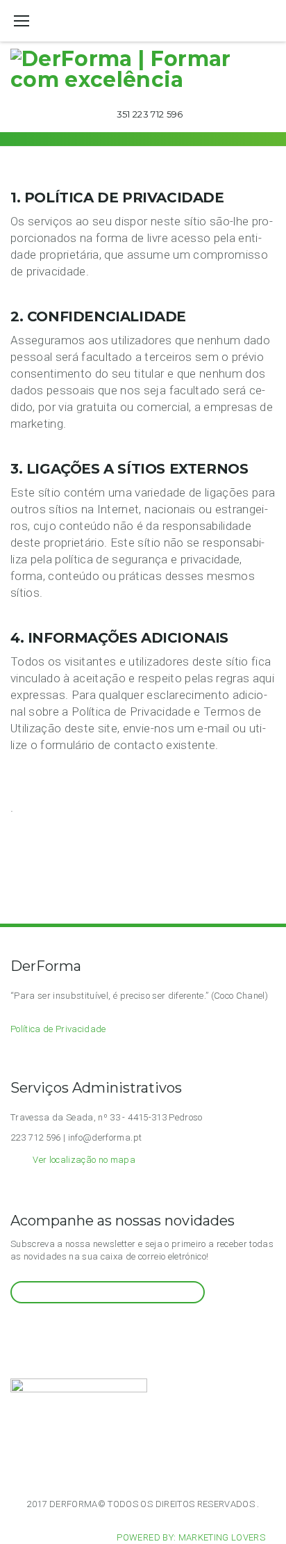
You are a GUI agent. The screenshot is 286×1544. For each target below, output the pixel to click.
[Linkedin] (66, 1329)
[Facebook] (32, 1329)
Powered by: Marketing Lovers (191, 1537)
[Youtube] (49, 1329)
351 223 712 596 (150, 114)
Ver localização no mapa (84, 1160)
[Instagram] (15, 1329)
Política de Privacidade (58, 1029)
